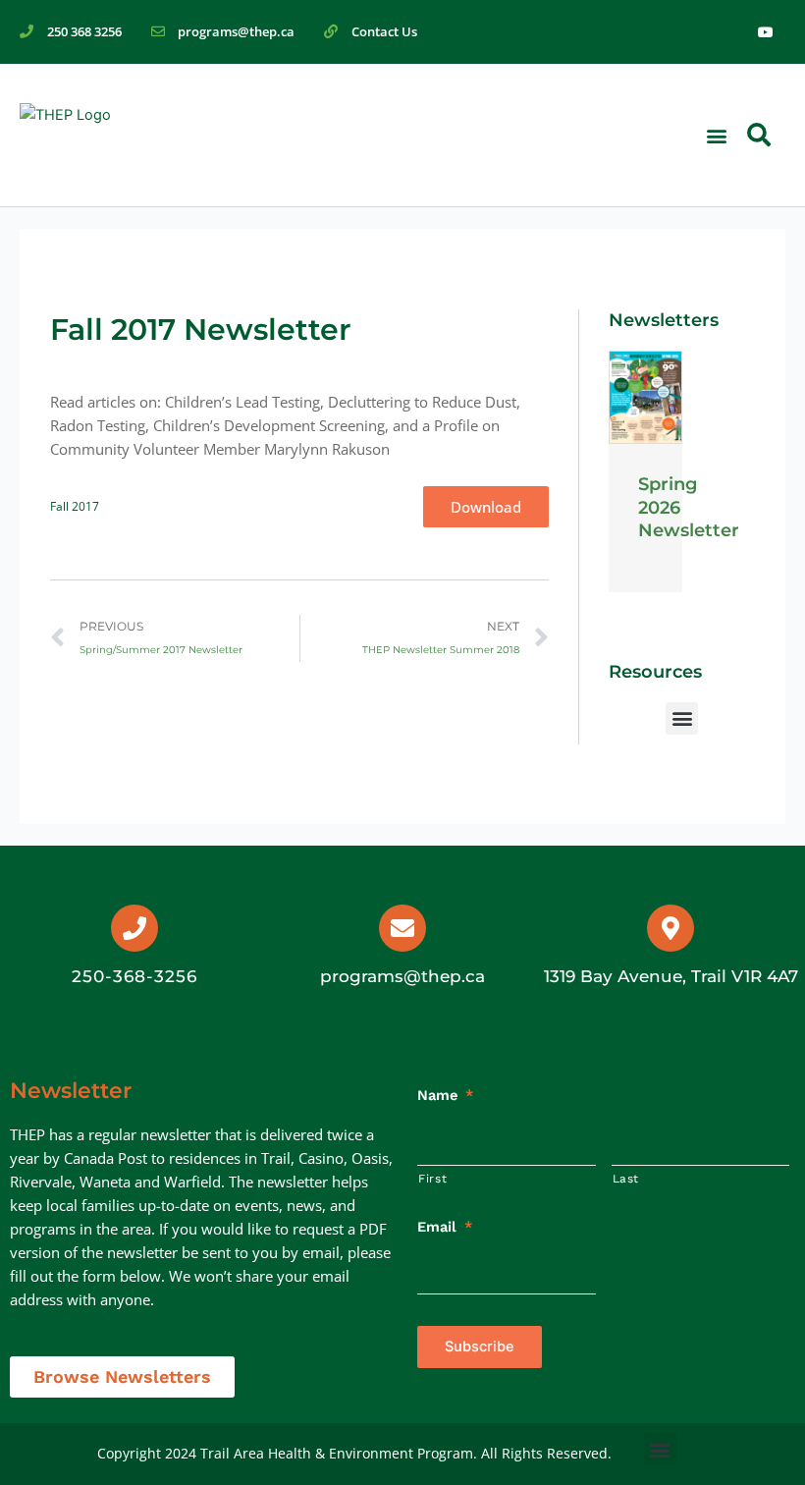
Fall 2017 (74, 506)
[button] (716, 135)
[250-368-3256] (134, 928)
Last (626, 1178)
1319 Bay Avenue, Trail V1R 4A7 (671, 976)
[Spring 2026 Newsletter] (645, 397)
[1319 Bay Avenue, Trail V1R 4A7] (670, 928)
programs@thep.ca (402, 976)
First (432, 1178)
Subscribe (479, 1346)
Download (486, 507)
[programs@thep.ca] (402, 928)
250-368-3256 (134, 976)
